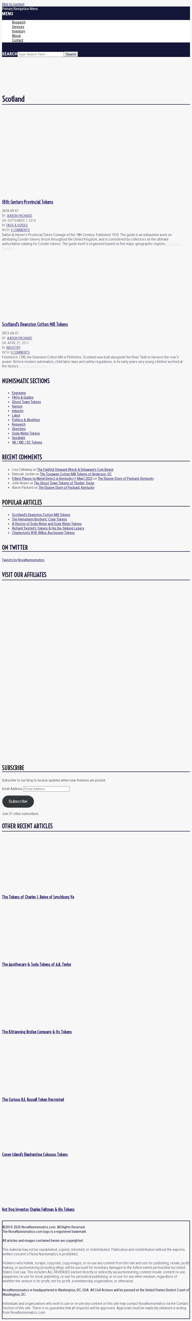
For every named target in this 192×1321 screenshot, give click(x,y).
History (17, 406)
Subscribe (17, 801)
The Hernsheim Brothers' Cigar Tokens (39, 519)
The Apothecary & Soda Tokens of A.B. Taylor (36, 964)
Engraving (19, 393)
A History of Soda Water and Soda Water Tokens (47, 524)
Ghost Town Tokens (26, 402)
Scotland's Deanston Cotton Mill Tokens (41, 515)
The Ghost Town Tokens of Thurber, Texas (64, 483)
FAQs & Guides (17, 225)
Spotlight (18, 438)
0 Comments (20, 230)
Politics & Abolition (26, 420)
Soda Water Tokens (26, 433)
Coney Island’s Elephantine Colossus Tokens (35, 1154)
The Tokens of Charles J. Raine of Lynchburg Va (38, 896)
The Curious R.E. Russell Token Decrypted (33, 1099)
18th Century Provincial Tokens (27, 202)
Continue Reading (34, 366)
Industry (13, 348)
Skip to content (13, 4)
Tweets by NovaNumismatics (23, 560)
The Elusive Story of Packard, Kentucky (126, 478)
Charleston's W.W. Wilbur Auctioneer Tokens (43, 532)
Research (19, 424)
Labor (16, 415)
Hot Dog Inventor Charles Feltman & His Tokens (38, 1209)
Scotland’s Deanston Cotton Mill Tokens (35, 324)
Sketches (19, 429)
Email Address (12, 789)
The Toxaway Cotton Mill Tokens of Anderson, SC (76, 474)
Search (10, 53)
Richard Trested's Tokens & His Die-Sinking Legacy (48, 528)
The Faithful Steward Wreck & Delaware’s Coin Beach (75, 469)
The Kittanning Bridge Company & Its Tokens (37, 1031)
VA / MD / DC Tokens (27, 442)
